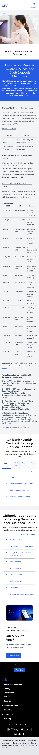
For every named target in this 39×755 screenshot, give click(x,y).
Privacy (7, 689)
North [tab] (6, 463)
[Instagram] (15, 734)
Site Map (7, 719)
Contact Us (8, 714)
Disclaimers (9, 693)
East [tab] (24, 463)
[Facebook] (23, 734)
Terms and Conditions (13, 685)
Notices (5, 369)
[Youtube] (19, 734)
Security (7, 701)
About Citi (8, 710)
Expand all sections (28, 472)
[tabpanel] (19, 485)
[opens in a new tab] (5, 5)
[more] (4, 13)
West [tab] (32, 463)
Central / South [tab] (15, 464)
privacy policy (23, 745)
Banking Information (12, 705)
